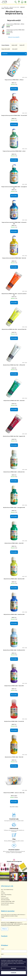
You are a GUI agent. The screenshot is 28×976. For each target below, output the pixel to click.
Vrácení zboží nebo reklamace (7, 903)
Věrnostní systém (5, 905)
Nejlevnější (14, 45)
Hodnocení (3, 896)
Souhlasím (13, 972)
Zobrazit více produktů (13, 37)
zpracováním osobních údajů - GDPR (8, 924)
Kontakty (3, 893)
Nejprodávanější (6, 49)
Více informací (4, 965)
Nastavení (13, 968)
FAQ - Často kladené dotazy (7, 889)
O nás (2, 891)
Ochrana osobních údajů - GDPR (8, 901)
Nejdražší (22, 45)
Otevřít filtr (4, 53)
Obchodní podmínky (5, 899)
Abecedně (14, 49)
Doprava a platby (4, 898)
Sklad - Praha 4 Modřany (6, 894)
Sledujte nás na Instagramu (14, 861)
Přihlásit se (4, 929)
